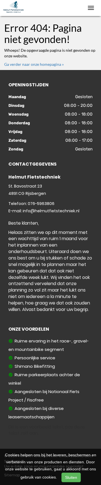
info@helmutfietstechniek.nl (51, 211)
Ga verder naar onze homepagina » (34, 64)
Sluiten (71, 477)
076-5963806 (41, 203)
